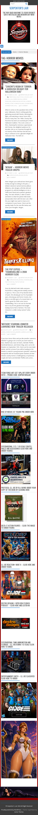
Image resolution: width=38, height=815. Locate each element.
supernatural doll (11, 105)
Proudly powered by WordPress (11, 810)
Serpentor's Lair (19, 8)
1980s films (12, 97)
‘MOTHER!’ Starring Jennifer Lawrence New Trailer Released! (17, 325)
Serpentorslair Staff (26, 95)
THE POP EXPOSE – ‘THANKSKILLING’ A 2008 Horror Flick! (16, 271)
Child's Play (20, 97)
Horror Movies (13, 175)
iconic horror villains (17, 103)
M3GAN (21, 175)
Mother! (29, 332)
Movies (26, 175)
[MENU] (1, 46)
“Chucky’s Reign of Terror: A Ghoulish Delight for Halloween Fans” (18, 89)
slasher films (29, 103)
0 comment (24, 105)
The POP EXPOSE (9, 282)
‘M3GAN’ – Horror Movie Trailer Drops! (17, 168)
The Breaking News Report (9, 63)
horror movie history (19, 101)
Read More (10, 140)
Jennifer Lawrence (21, 332)
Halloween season (16, 99)
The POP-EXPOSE (6, 219)
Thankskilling (28, 280)
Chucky (26, 97)
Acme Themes (19, 812)
